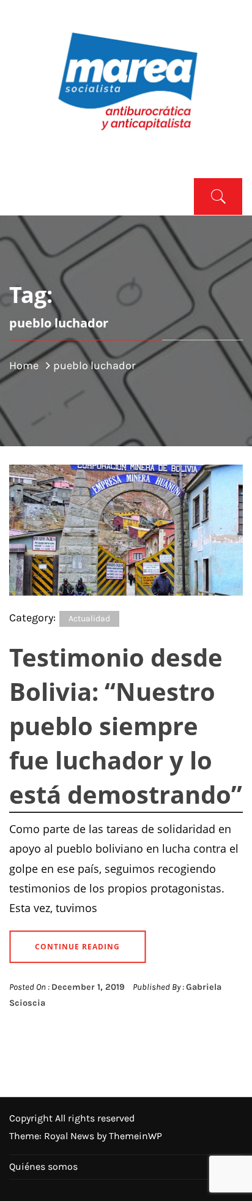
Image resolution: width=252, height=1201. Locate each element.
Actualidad (89, 618)
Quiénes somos (43, 1166)
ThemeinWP (135, 1136)
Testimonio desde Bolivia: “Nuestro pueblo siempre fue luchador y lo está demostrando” (125, 725)
